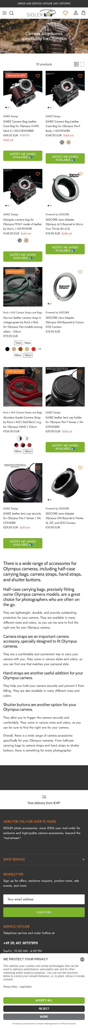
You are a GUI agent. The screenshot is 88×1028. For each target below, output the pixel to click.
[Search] (13, 13)
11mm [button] (18, 343)
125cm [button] (28, 355)
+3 (39, 349)
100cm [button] (17, 355)
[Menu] (4, 13)
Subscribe (44, 912)
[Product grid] (76, 64)
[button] (62, 142)
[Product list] (82, 64)
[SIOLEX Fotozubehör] (41, 13)
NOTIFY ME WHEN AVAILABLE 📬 (23, 155)
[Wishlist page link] (65, 13)
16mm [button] (27, 343)
